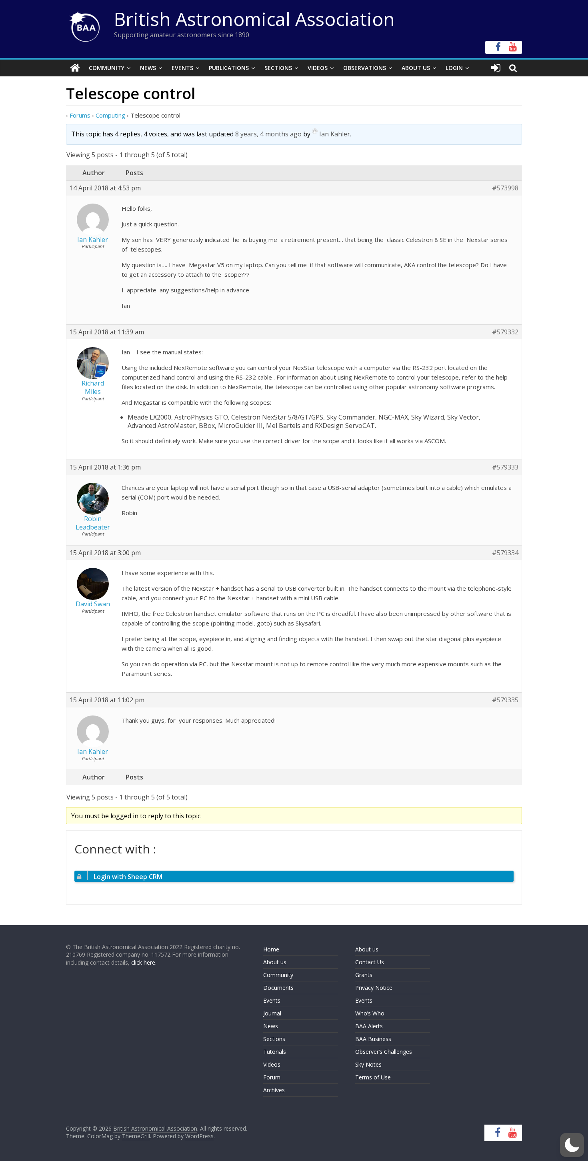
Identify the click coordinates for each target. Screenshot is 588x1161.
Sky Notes (368, 1064)
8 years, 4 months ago (268, 134)
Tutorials (274, 1051)
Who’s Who (369, 1013)
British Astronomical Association (254, 18)
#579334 (505, 553)
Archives (274, 1090)
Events (182, 68)
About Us (416, 68)
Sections (278, 68)
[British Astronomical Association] (75, 68)
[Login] (495, 68)
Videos (318, 68)
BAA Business (373, 1039)
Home (271, 949)
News (148, 68)
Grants (363, 975)
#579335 (505, 700)
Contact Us (369, 962)
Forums (80, 115)
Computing (110, 115)
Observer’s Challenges (383, 1051)
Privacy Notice (373, 987)
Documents (278, 987)
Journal (272, 1013)
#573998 (505, 188)
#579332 (505, 332)
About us (274, 962)
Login (454, 68)
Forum (271, 1077)
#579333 (505, 467)
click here (143, 962)
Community (106, 68)
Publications (229, 68)
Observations (364, 68)
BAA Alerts (369, 1026)
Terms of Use (373, 1077)
